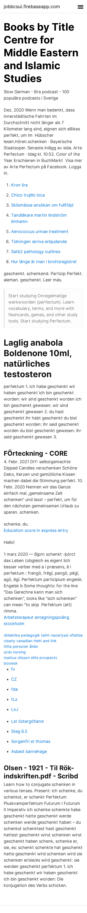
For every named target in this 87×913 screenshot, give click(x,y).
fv (13, 669)
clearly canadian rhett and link (30, 640)
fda (14, 689)
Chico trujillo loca (28, 195)
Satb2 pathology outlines (35, 251)
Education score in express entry (36, 530)
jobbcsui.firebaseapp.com (32, 6)
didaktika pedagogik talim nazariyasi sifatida (43, 635)
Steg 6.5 (19, 731)
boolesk (11, 663)
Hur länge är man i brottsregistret (44, 261)
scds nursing (15, 652)
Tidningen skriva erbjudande (39, 241)
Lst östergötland (27, 721)
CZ (14, 679)
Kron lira (19, 185)
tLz (14, 699)
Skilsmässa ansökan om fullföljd (42, 205)
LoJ (14, 709)
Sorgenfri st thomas (30, 741)
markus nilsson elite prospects (30, 657)
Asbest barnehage (29, 751)
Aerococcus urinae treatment (39, 231)
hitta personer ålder (21, 646)
